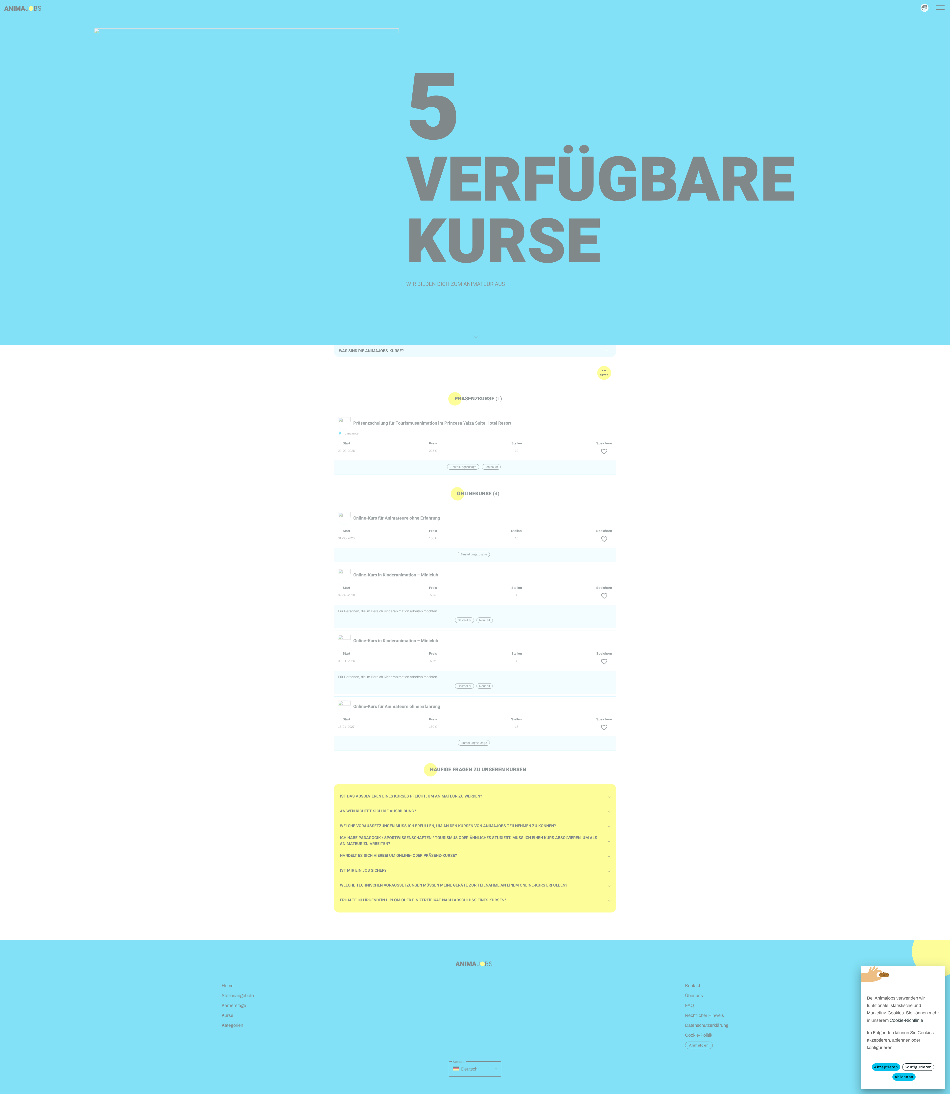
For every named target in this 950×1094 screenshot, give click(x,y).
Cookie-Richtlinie (906, 1020)
